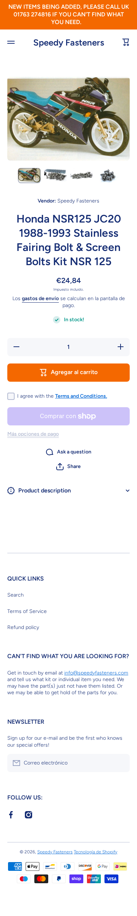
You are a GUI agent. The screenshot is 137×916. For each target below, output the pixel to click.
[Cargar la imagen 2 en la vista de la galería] (55, 175)
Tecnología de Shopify (95, 851)
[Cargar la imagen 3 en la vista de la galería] (82, 175)
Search (15, 595)
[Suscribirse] (120, 763)
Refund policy (23, 627)
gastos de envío (40, 298)
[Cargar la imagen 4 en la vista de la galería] (108, 175)
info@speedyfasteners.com (96, 673)
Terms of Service (27, 611)
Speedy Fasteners (55, 851)
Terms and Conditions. (81, 396)
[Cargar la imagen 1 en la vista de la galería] (29, 175)
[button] (68, 466)
